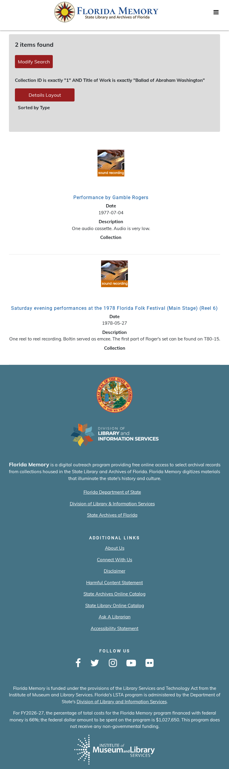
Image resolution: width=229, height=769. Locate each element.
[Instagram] (113, 663)
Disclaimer (114, 571)
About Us (114, 548)
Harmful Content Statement (114, 582)
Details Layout (45, 95)
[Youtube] (131, 663)
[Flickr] (149, 663)
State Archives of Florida (112, 515)
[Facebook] (78, 663)
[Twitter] (95, 663)
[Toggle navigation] (216, 14)
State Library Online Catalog (114, 605)
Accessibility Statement (114, 628)
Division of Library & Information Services (112, 504)
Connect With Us (114, 559)
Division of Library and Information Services (122, 701)
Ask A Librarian (115, 617)
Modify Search (34, 62)
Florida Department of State (112, 492)
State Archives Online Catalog (114, 594)
